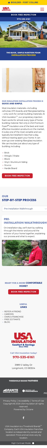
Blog (7, 322)
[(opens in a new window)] (10, 391)
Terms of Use (37, 401)
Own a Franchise (14, 317)
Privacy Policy (9, 401)
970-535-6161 (23, 19)
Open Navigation (42, 9)
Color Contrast (34, 443)
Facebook (23, 418)
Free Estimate (12, 319)
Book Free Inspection (23, 15)
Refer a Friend (12, 311)
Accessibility (24, 401)
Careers (9, 314)
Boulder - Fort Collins (24, 2)
